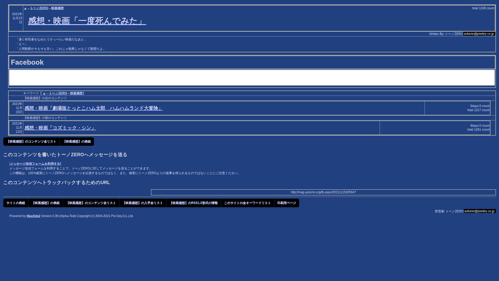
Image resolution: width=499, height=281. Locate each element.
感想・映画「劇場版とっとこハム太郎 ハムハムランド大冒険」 (94, 108)
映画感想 (57, 8)
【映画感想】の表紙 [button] (77, 141)
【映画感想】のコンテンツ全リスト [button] (31, 141)
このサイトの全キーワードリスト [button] (247, 203)
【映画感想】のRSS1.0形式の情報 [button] (193, 203)
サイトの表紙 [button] (15, 203)
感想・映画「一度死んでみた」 (87, 20)
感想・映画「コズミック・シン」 (60, 127)
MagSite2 (33, 216)
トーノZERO (39, 8)
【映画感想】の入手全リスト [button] (142, 203)
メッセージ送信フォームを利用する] (35, 163)
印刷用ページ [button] (286, 203)
